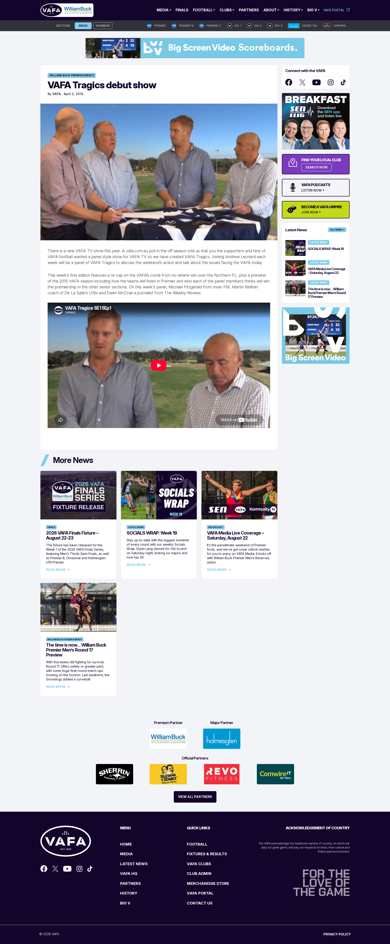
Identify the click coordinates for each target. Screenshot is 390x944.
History (292, 10)
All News (336, 229)
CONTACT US (199, 903)
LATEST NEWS (134, 864)
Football (203, 10)
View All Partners (195, 797)
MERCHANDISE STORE (208, 883)
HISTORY (128, 893)
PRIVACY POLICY (337, 934)
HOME (126, 844)
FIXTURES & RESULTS (207, 854)
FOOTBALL (197, 844)
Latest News (136, 527)
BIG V (125, 903)
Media (163, 10)
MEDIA (126, 854)
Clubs (226, 10)
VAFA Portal (333, 10)
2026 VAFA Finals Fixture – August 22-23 (72, 535)
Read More (56, 570)
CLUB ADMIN (199, 873)
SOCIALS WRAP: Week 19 (152, 533)
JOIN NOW (309, 212)
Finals (182, 10)
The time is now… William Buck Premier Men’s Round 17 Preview (76, 650)
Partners (249, 10)
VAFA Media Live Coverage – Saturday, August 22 (235, 535)
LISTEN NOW (311, 190)
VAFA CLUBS (199, 864)
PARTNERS (130, 883)
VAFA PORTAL (200, 893)
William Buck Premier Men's (71, 75)
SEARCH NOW (316, 167)
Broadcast (215, 527)
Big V (312, 10)
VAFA (56, 94)
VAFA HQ (128, 873)
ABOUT (270, 10)
